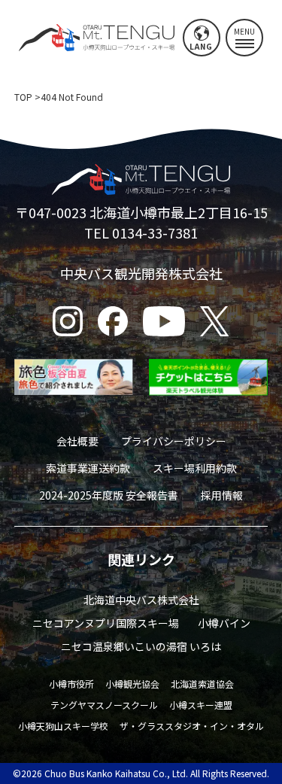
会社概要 (77, 440)
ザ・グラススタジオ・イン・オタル (192, 725)
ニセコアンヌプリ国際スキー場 (105, 623)
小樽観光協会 (132, 683)
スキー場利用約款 (195, 468)
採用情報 (222, 495)
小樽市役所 (71, 683)
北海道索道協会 (202, 683)
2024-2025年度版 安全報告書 (108, 495)
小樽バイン (224, 623)
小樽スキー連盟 (200, 704)
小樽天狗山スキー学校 (63, 725)
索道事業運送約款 (88, 468)
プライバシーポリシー (173, 440)
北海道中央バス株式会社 (141, 599)
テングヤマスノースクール (104, 704)
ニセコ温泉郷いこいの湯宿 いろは (141, 646)
